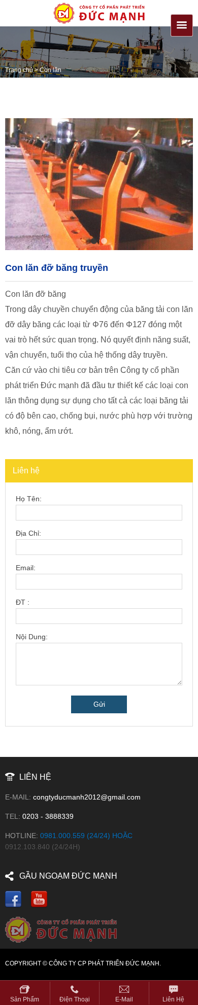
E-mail (124, 999)
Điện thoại (74, 999)
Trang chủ (19, 70)
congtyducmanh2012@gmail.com (87, 797)
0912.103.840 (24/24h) (42, 847)
